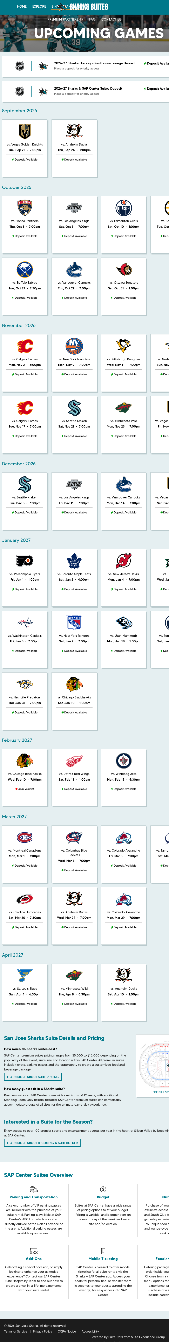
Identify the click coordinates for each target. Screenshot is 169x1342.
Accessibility (90, 1331)
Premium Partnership (65, 19)
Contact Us (111, 19)
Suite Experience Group (148, 1337)
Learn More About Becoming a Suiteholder (42, 1143)
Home (22, 6)
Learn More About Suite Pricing (33, 1077)
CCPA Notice (67, 1331)
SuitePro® (115, 1337)
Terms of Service (15, 1331)
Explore (39, 6)
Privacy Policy (42, 1331)
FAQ (92, 19)
